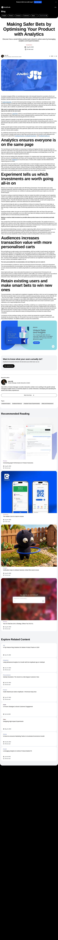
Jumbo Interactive (6, 102)
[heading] (24, 2)
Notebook (14, 159)
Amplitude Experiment (30, 135)
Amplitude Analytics (20, 135)
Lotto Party (15, 113)
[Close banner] (56, 2)
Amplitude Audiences (44, 135)
